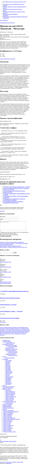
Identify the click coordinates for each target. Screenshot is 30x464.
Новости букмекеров (8, 387)
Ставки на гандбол (7, 421)
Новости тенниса (10, 397)
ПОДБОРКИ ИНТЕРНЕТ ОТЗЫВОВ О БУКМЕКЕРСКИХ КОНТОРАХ (13, 202)
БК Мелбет (8, 379)
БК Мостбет (8, 380)
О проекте (2, 462)
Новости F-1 (9, 390)
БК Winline (8, 369)
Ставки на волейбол (7, 420)
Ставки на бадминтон (8, 412)
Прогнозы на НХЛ (12, 355)
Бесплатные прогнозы (8, 344)
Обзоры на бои (9, 402)
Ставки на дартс (7, 424)
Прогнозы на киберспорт (12, 349)
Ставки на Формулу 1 (8, 427)
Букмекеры (5, 359)
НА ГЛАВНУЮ (4, 20)
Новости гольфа (9, 395)
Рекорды (5, 409)
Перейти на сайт (7, 262)
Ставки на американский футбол (10, 411)
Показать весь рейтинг (5, 283)
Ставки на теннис (7, 426)
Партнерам (8, 462)
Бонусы (4, 356)
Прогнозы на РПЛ (12, 352)
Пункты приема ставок (8, 407)
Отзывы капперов (7, 405)
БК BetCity (8, 361)
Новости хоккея (9, 400)
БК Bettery (8, 362)
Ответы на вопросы (7, 404)
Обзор (1, 262)
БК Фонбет (8, 384)
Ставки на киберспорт (8, 425)
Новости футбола (10, 399)
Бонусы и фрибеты (10, 357)
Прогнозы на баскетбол (11, 345)
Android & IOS (6, 340)
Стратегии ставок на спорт (9, 431)
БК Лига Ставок (9, 376)
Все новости (3, 322)
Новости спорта (6, 389)
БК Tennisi (8, 367)
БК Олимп (8, 381)
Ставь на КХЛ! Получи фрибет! (7, 58)
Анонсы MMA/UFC (10, 342)
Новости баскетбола (10, 392)
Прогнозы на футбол (10, 350)
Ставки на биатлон (7, 416)
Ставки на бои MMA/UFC (9, 417)
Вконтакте (9, 463)
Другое (4, 385)
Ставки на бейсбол (7, 415)
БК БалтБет (8, 370)
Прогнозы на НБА (12, 346)
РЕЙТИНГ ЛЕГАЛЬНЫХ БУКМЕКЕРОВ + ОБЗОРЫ (17, 187)
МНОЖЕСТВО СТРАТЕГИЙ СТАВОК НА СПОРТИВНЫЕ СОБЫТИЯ (14, 199)
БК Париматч (9, 382)
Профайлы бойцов (7, 406)
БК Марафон (9, 377)
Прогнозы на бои (10, 347)
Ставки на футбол (7, 429)
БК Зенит (8, 374)
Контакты (14, 462)
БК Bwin (8, 364)
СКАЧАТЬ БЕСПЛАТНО (8, 441)
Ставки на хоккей (7, 430)
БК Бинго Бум (9, 371)
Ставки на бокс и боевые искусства (11, 419)
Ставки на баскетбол (8, 414)
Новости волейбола (10, 394)
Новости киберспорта (11, 396)
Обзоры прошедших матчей (9, 401)
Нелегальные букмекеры (9, 386)
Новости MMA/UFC (10, 391)
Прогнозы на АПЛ (12, 351)
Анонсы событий (7, 341)
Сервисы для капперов (8, 410)
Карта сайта (20, 462)
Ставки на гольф (7, 422)
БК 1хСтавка (9, 360)
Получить (2, 211)
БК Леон (8, 375)
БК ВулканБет (9, 372)
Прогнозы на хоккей (10, 354)
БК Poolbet (8, 366)
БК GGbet (8, 365)
